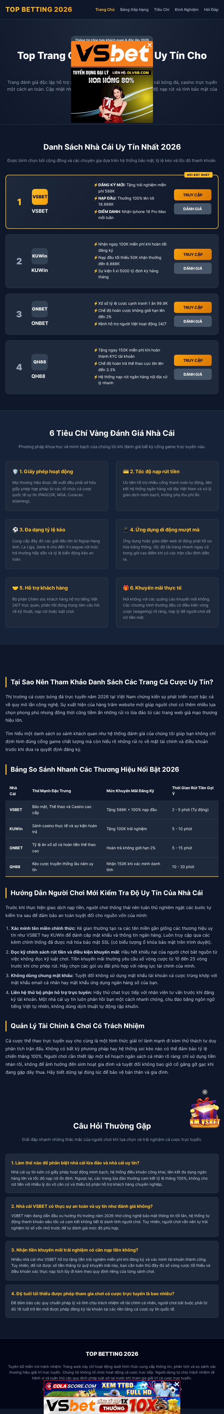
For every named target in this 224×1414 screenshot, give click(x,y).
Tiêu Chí (161, 9)
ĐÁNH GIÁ (192, 208)
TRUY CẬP (192, 195)
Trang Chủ (105, 9)
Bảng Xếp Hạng (134, 9)
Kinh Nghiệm (187, 9)
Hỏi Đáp (211, 9)
